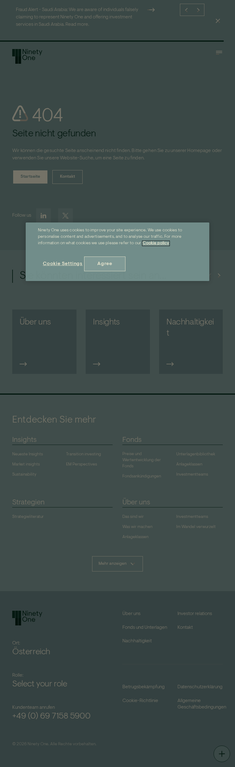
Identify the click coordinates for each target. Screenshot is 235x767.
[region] (117, 251)
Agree (104, 263)
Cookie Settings (63, 263)
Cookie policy (156, 243)
